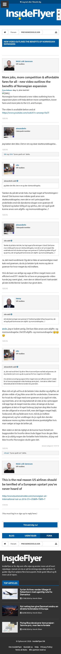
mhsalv (6, 453)
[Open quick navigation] (56, 32)
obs (17, 165)
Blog (11, 535)
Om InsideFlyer (15, 647)
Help (37, 647)
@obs (4, 328)
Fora (49, 535)
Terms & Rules (21, 649)
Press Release (7, 90)
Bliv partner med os (37, 649)
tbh (5, 154)
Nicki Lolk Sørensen (24, 61)
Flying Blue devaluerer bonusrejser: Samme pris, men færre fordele (37, 624)
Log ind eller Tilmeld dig (31, 2)
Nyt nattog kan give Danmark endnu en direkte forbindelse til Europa (39, 607)
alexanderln (21, 128)
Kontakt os (28, 647)
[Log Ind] (58, 18)
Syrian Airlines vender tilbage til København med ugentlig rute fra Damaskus (36, 592)
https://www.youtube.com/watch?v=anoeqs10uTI (25, 112)
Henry (18, 298)
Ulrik (11, 154)
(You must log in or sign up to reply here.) (19, 513)
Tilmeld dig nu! (30, 524)
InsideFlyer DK (38, 641)
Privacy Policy (46, 647)
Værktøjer (30, 535)
